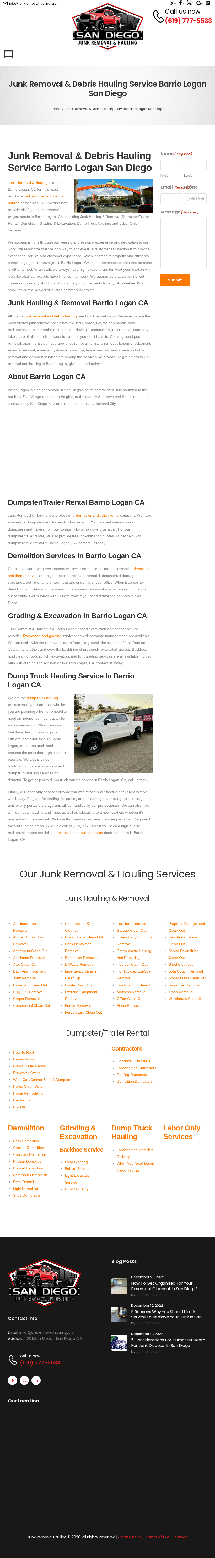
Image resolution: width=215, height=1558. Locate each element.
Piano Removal (129, 1005)
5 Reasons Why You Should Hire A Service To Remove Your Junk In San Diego (166, 1317)
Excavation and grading (42, 636)
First (164, 175)
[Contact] (156, 16)
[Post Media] (119, 1286)
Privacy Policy (130, 1537)
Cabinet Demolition (28, 1148)
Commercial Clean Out (31, 1005)
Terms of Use (157, 1537)
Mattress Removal (131, 992)
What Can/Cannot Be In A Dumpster (42, 1080)
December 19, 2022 (147, 1305)
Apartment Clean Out (30, 951)
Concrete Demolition (29, 1154)
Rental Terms (24, 1059)
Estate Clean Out (79, 985)
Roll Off (19, 1107)
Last (188, 175)
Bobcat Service (77, 1169)
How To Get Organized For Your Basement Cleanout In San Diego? (164, 1286)
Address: (16, 1338)
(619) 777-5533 (188, 20)
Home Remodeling (28, 1093)
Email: (13, 1332)
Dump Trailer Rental (29, 1066)
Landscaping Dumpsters (136, 1068)
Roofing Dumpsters (132, 1075)
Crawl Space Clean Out (84, 937)
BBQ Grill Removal (28, 992)
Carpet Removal (26, 999)
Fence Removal (78, 1005)
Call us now (183, 11)
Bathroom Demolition (30, 1175)
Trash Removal (181, 992)
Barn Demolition (26, 1141)
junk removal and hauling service (76, 833)
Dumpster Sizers (26, 1073)
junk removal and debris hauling (51, 316)
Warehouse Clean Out (187, 999)
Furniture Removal (132, 923)
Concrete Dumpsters (133, 1061)
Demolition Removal (81, 957)
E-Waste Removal (79, 964)
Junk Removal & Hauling (28, 182)
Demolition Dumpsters (135, 1081)
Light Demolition (26, 1188)
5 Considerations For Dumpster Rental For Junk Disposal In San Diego (168, 1343)
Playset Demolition (28, 1168)
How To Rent (23, 1052)
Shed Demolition (26, 1195)
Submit (175, 280)
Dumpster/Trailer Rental (107, 1033)
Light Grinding (76, 1189)
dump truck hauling (42, 698)
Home (55, 109)
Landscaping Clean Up (135, 985)
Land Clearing (76, 1162)
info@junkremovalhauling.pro (46, 1332)
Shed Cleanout (181, 964)
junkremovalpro (150, 1295)
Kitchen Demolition (28, 1161)
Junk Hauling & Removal (107, 898)
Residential (22, 1100)
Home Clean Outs (27, 1086)
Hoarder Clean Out (132, 964)
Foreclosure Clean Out (83, 1012)
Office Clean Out (130, 999)
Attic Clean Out (25, 964)
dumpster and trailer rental (97, 515)
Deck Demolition (26, 1182)
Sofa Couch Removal (186, 971)
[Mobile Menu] (8, 54)
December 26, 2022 (147, 1277)
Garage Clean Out (132, 930)
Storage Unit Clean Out (187, 978)
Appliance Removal (29, 957)
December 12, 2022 (147, 1334)
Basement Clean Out (30, 985)
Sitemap (180, 1537)
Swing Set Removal (184, 985)
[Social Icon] (12, 1380)
